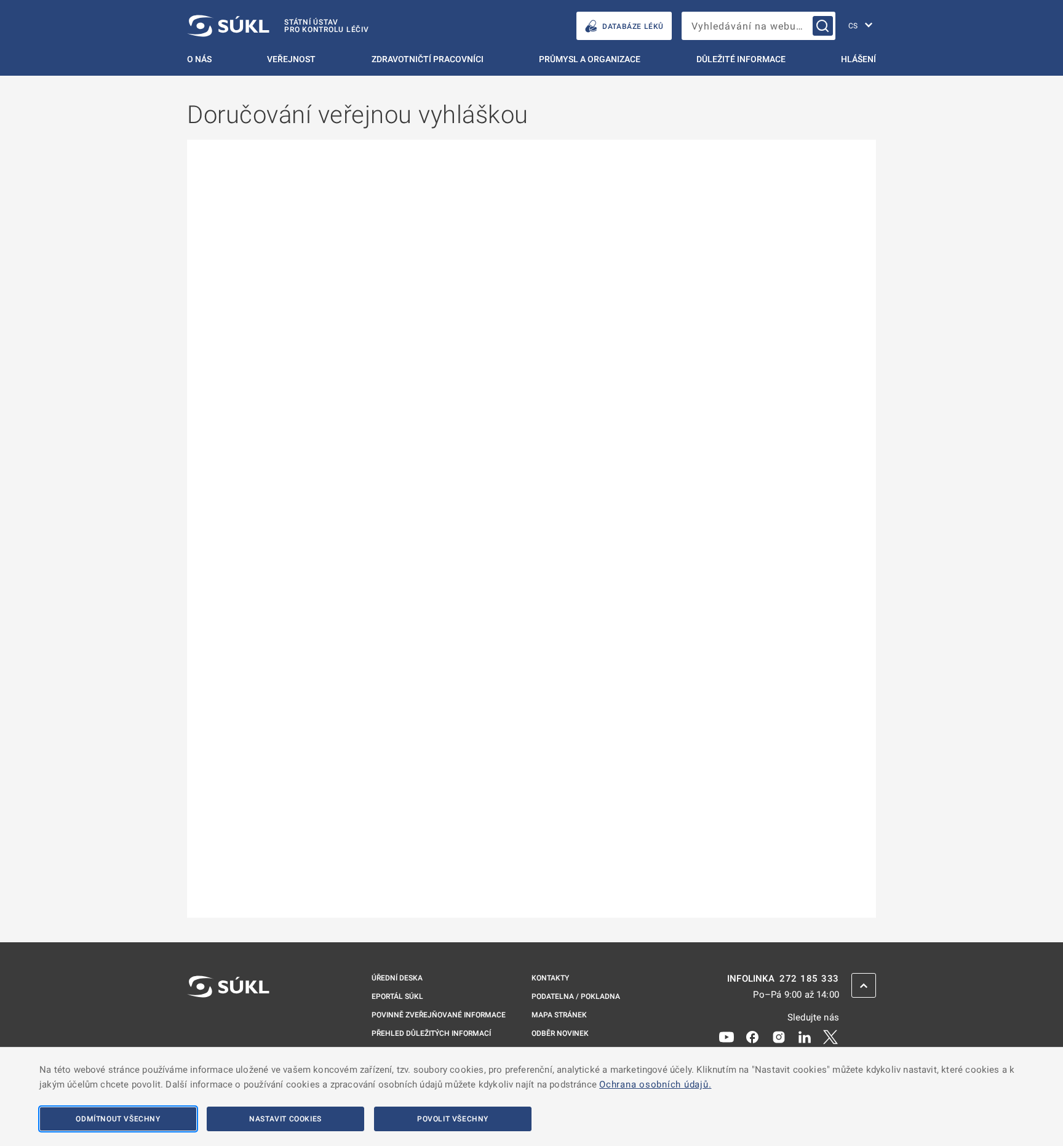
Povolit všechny (452, 1119)
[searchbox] (758, 26)
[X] (830, 1036)
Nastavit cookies (285, 1119)
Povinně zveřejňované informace (439, 1015)
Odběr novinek (560, 1033)
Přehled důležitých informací (431, 1033)
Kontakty (550, 978)
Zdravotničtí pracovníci (428, 59)
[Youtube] (726, 1036)
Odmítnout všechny (118, 1119)
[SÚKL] (228, 1019)
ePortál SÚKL (397, 996)
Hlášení (858, 59)
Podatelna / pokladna (576, 996)
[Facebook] (752, 1036)
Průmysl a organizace (589, 59)
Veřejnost (291, 59)
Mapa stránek (559, 1015)
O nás (199, 59)
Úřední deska (397, 978)
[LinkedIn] (804, 1036)
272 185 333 (809, 979)
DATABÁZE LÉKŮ (633, 26)
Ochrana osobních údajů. (655, 1084)
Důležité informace (741, 59)
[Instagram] (778, 1036)
